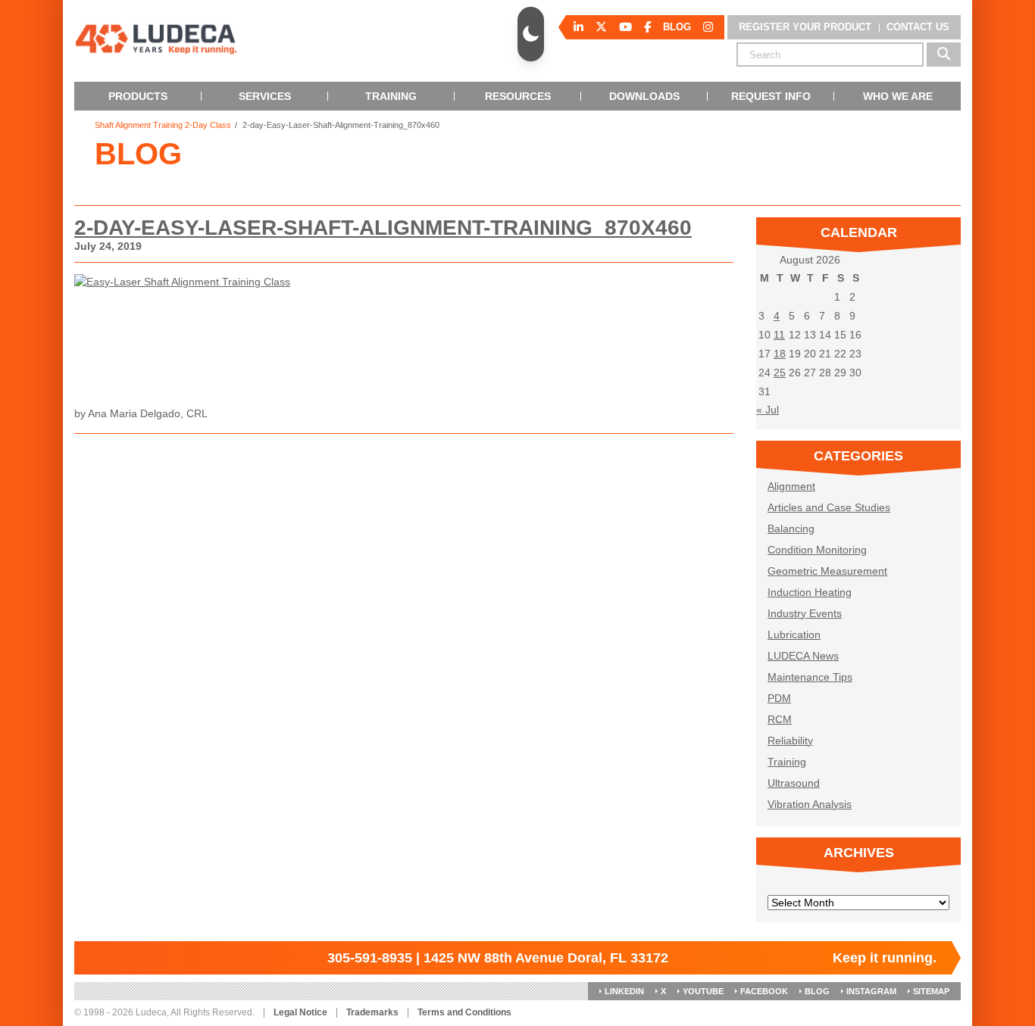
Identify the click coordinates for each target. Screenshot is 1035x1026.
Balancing (791, 528)
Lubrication (794, 634)
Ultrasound (794, 783)
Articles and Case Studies (829, 507)
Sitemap (931, 991)
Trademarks (372, 1013)
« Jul (767, 410)
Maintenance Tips (810, 677)
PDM (779, 698)
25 (780, 372)
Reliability (790, 740)
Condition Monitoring (817, 550)
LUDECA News (803, 656)
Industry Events (805, 613)
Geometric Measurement (827, 571)
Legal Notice (300, 1013)
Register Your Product (805, 27)
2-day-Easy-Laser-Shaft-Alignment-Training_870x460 (383, 227)
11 (779, 335)
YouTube (703, 991)
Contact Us (917, 27)
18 (780, 354)
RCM (780, 719)
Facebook (764, 991)
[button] (531, 34)
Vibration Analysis (810, 804)
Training (787, 762)
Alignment (791, 486)
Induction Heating (810, 592)
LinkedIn (624, 991)
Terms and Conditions (464, 1013)
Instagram (871, 991)
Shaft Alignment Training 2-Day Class (163, 125)
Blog (817, 991)
